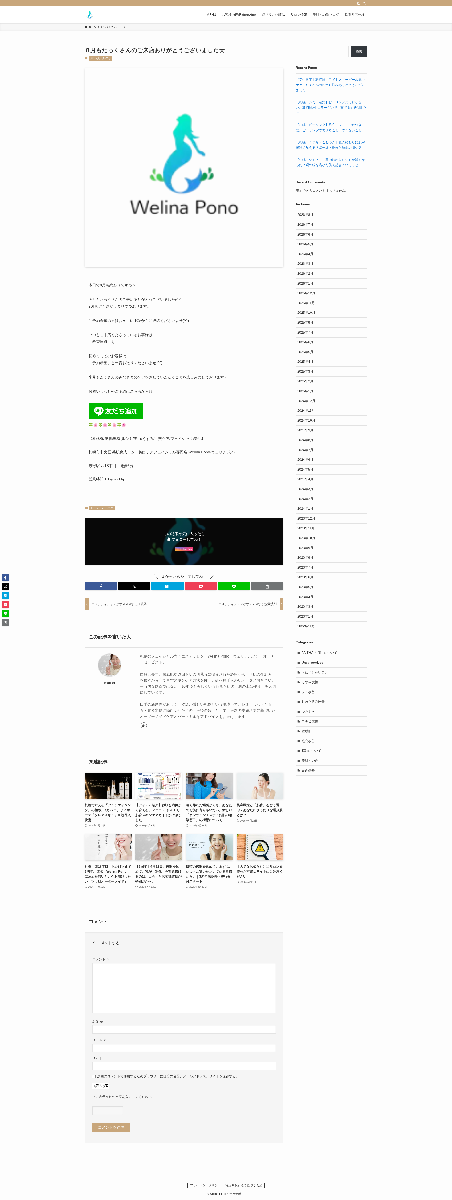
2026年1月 (305, 283)
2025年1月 (305, 391)
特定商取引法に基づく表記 (243, 1185)
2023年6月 (305, 577)
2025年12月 (306, 293)
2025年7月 (305, 332)
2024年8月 (305, 440)
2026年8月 (305, 214)
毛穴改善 (308, 741)
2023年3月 (305, 606)
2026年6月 (305, 234)
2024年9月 (305, 430)
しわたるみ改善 (313, 702)
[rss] (358, 3)
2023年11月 (306, 528)
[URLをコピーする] (267, 586)
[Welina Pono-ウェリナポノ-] (89, 14)
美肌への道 (310, 760)
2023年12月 (306, 518)
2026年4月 (305, 254)
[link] (144, 725)
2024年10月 (306, 420)
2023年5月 (305, 587)
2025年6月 (305, 342)
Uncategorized (312, 662)
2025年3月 (305, 371)
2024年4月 (305, 479)
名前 (97, 1022)
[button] (101, 586)
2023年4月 (305, 597)
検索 (359, 51)
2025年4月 (305, 361)
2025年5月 (305, 352)
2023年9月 (305, 548)
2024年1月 (305, 508)
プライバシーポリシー (205, 1185)
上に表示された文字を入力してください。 (123, 1097)
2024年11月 (306, 410)
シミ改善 (308, 692)
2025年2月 (305, 381)
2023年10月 (306, 538)
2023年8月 (305, 557)
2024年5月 (305, 469)
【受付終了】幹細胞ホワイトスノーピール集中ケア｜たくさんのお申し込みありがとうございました (330, 85)
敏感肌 (306, 731)
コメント (101, 959)
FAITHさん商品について (319, 653)
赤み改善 (308, 770)
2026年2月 (305, 273)
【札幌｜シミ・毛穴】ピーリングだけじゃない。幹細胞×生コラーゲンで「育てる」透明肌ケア (331, 107)
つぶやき (308, 711)
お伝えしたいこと (100, 58)
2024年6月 (305, 459)
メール (99, 1040)
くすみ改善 (310, 682)
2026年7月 (305, 224)
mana (109, 682)
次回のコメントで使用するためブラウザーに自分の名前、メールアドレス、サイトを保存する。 (168, 1076)
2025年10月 (306, 312)
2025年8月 (305, 322)
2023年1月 (305, 616)
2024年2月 (305, 499)
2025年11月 (306, 303)
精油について (311, 751)
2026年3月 (305, 263)
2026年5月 (305, 244)
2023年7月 (305, 567)
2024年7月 (305, 450)
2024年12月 (306, 401)
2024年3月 (305, 489)
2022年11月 (306, 626)
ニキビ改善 (310, 721)
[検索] (364, 3)
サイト (97, 1058)
